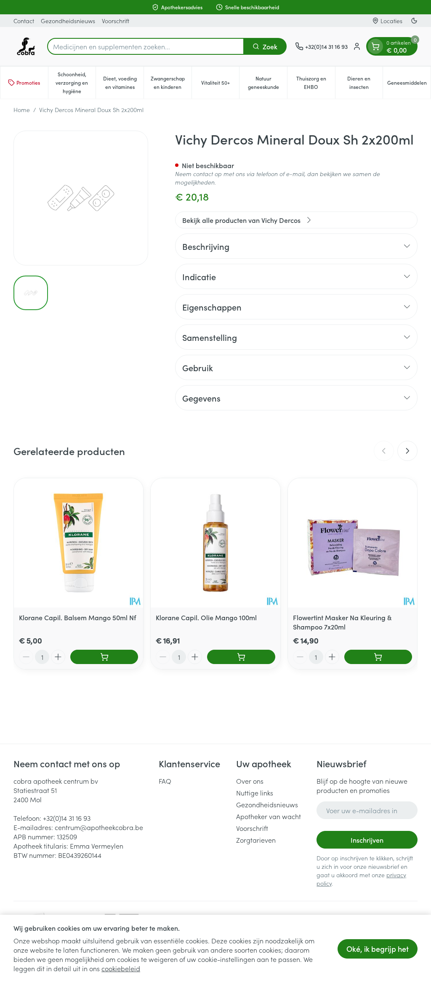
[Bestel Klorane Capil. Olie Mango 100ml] (241, 657)
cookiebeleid (120, 968)
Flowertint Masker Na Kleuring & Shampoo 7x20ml (342, 622)
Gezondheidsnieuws (68, 20)
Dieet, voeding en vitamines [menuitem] (123, 82)
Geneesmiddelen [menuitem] (409, 84)
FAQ (165, 780)
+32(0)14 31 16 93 (66, 817)
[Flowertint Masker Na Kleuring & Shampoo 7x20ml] (352, 543)
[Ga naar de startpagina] (26, 46)
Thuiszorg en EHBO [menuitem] (315, 82)
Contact (23, 20)
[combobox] (145, 46)
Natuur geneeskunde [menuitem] (267, 82)
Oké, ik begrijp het (377, 948)
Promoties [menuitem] (28, 82)
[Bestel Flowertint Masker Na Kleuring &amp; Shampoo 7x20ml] (378, 657)
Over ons (249, 780)
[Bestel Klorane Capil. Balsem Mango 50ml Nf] (104, 657)
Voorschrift (115, 20)
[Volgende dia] (407, 451)
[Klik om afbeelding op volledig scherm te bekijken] (81, 198)
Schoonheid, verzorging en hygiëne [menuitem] (76, 82)
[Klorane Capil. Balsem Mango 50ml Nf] (78, 543)
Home (21, 109)
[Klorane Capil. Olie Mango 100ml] (215, 543)
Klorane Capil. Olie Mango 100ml (206, 617)
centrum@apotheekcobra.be (99, 827)
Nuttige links (254, 792)
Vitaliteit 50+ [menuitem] (220, 84)
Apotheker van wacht (268, 816)
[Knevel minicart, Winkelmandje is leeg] (375, 46)
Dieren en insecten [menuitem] (365, 82)
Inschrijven (367, 839)
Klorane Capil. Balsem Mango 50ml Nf (77, 617)
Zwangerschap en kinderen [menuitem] (171, 82)
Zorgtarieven (256, 839)
